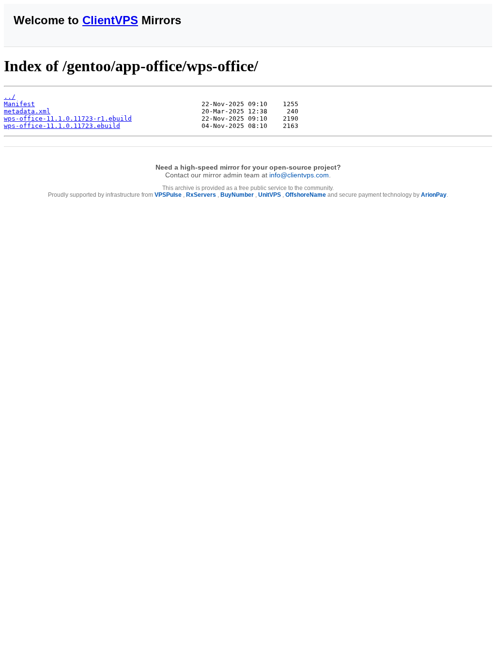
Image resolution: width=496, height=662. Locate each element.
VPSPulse (168, 194)
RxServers (201, 194)
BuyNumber (237, 194)
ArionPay (434, 194)
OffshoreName (305, 194)
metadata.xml (27, 111)
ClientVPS (110, 20)
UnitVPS (269, 194)
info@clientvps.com (299, 175)
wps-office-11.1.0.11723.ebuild (62, 125)
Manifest (19, 104)
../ (10, 96)
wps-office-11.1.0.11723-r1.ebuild (68, 118)
